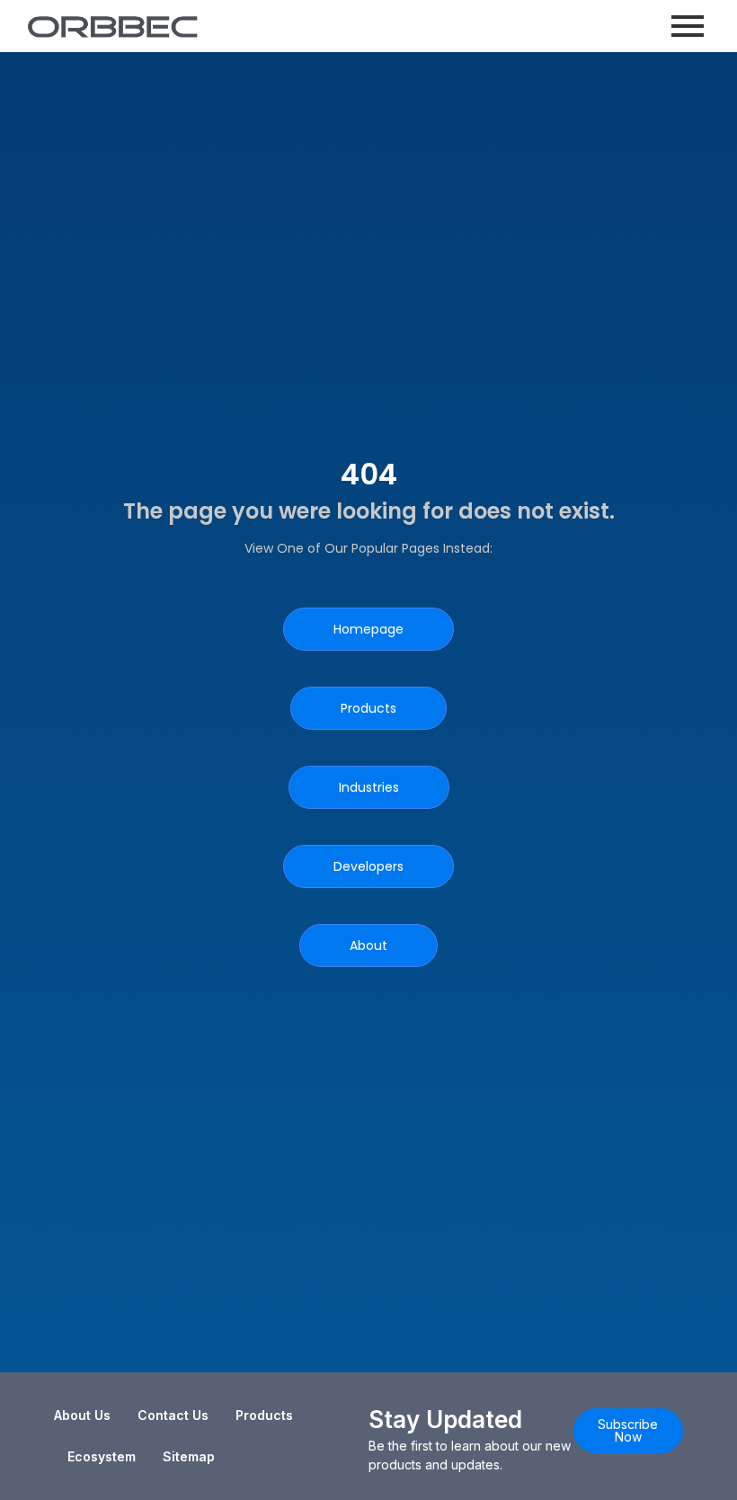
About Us (82, 1415)
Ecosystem (101, 1456)
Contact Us (173, 1415)
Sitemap (189, 1456)
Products (264, 1415)
